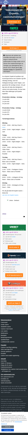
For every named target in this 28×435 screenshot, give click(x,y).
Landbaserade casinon (7, 342)
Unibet (13, 236)
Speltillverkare (5, 339)
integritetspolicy (18, 421)
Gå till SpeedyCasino (13, 275)
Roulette (3, 353)
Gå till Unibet (13, 247)
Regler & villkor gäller (22, 30)
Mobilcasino (4, 333)
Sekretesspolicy (5, 381)
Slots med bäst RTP (7, 349)
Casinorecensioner (6, 367)
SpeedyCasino (16, 264)
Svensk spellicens (6, 351)
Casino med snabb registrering (10, 355)
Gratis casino (5, 324)
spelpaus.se (11, 310)
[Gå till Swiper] (14, 28)
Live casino (4, 331)
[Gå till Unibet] (14, 228)
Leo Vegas (15, 292)
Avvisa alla (7, 426)
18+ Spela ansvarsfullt (14, 30)
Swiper (12, 37)
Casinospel (4, 322)
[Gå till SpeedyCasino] (14, 255)
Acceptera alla (7, 430)
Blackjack (3, 335)
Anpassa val (4, 423)
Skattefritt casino (6, 326)
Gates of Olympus (6, 363)
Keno (3, 127)
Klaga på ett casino (6, 365)
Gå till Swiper (13, 22)
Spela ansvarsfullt (6, 383)
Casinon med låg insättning (9, 347)
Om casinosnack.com (7, 377)
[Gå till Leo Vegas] (14, 283)
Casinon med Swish (7, 329)
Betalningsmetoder (6, 337)
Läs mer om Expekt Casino (10, 195)
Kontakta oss (5, 379)
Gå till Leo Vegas (13, 303)
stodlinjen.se (19, 309)
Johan (4, 214)
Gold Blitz (4, 361)
